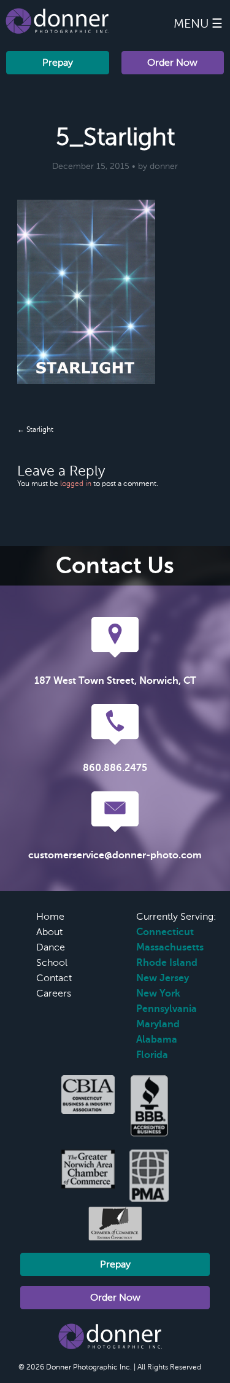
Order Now (172, 62)
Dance (50, 947)
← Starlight (35, 429)
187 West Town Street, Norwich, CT (115, 680)
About (49, 932)
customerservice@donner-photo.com (115, 855)
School (51, 962)
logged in (75, 483)
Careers (53, 993)
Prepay (57, 62)
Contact (54, 978)
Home (50, 916)
